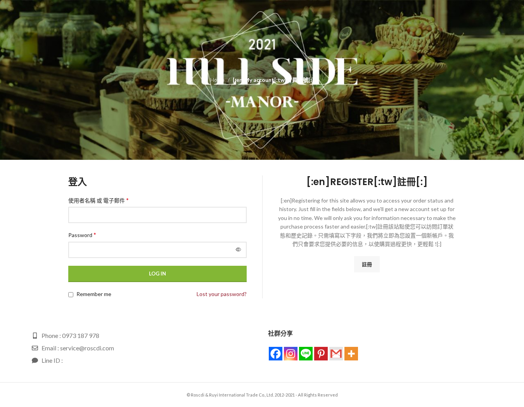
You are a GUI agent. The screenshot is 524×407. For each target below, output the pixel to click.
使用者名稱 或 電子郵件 (98, 200)
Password (82, 234)
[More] (351, 353)
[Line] (306, 353)
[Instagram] (290, 353)
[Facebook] (275, 353)
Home (217, 79)
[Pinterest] (321, 353)
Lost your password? (222, 294)
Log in (157, 273)
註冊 (367, 264)
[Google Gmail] (336, 353)
